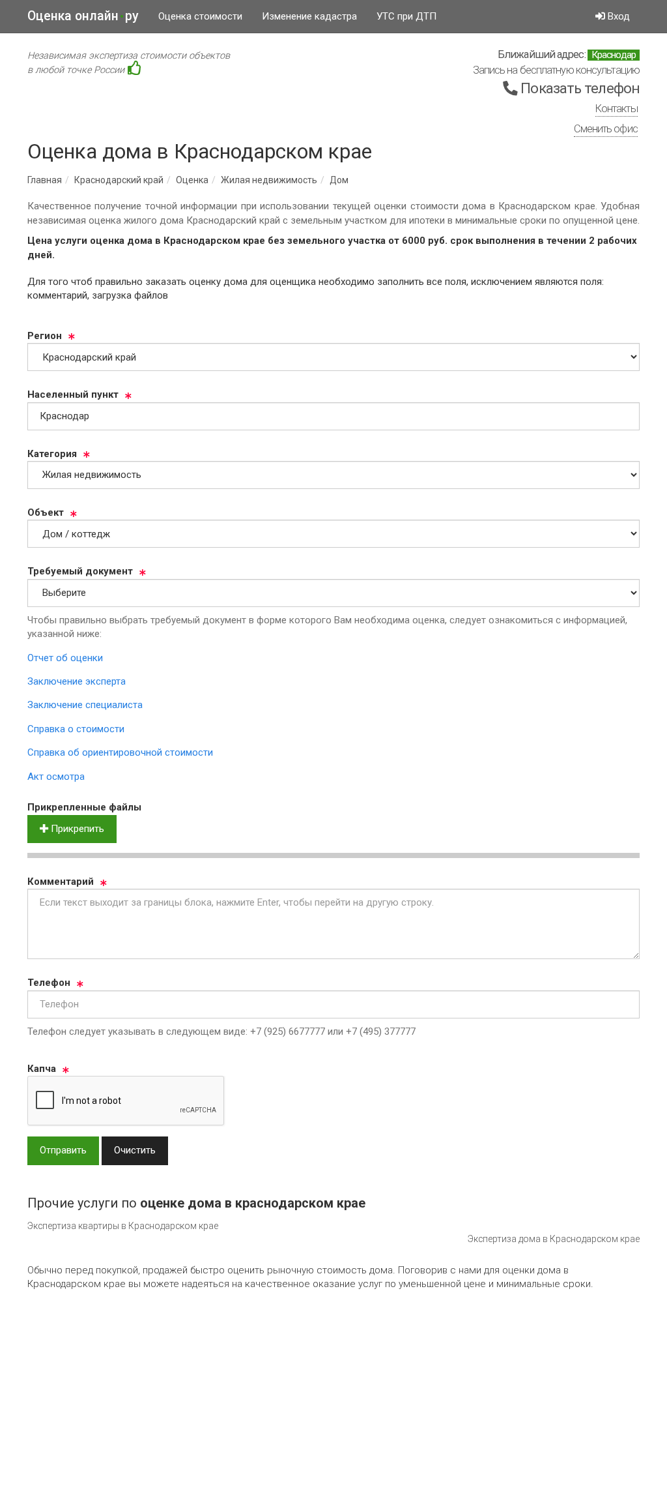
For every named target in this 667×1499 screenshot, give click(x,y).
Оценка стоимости (200, 16)
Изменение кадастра (309, 16)
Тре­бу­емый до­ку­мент (80, 571)
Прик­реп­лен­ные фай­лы (84, 807)
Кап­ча (41, 1069)
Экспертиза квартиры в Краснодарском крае (122, 1226)
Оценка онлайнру (83, 15)
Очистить (135, 1150)
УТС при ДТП (406, 16)
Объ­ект (45, 512)
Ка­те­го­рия (52, 454)
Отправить (63, 1150)
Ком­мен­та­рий (60, 881)
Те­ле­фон (48, 982)
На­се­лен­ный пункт (73, 394)
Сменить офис (606, 129)
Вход (617, 16)
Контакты (616, 108)
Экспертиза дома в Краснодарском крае (554, 1239)
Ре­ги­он (44, 336)
